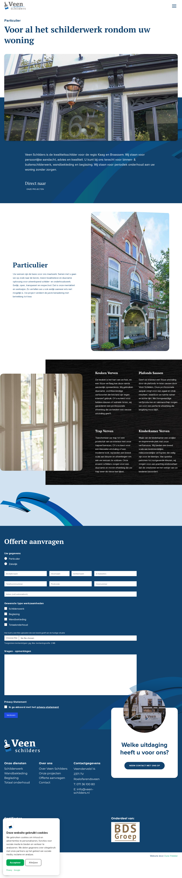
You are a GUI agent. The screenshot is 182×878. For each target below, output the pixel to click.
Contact (44, 782)
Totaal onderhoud (17, 782)
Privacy (9, 870)
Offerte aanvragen (52, 778)
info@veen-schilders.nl (83, 791)
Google (17, 870)
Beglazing (14, 614)
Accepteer (15, 862)
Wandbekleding (17, 619)
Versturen (11, 715)
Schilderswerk (16, 608)
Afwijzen (33, 862)
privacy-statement (48, 707)
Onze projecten (35, 189)
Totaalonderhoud (18, 624)
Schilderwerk (13, 768)
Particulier (14, 558)
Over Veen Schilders (53, 768)
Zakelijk (13, 564)
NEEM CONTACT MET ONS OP (144, 765)
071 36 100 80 (85, 784)
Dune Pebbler (171, 856)
